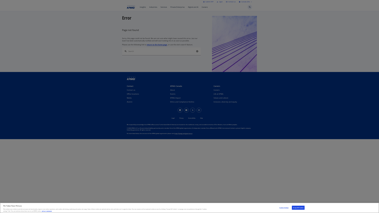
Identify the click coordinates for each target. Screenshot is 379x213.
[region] (189, 208)
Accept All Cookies (298, 207)
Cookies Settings (284, 207)
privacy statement (47, 211)
